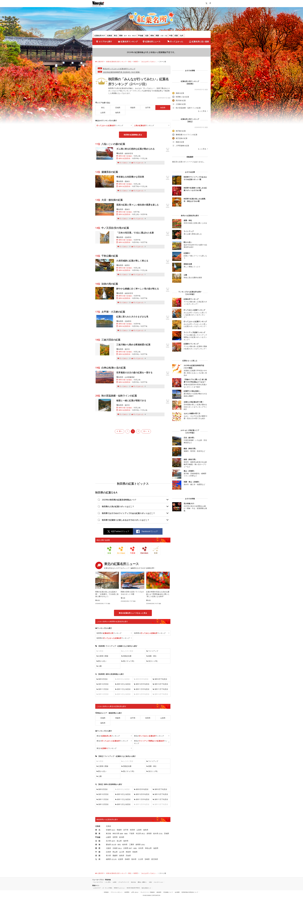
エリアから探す (105, 41)
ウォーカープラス (98, 882)
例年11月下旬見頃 (161, 689)
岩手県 (147, 107)
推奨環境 (127, 892)
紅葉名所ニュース (152, 41)
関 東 (97, 833)
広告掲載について (168, 892)
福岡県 (108, 859)
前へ (120, 431)
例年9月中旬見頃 (142, 789)
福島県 (117, 112)
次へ (145, 431)
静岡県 (138, 844)
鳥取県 (128, 852)
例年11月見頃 (103, 689)
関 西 (97, 848)
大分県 (140, 859)
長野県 (115, 837)
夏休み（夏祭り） (142, 882)
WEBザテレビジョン (119, 888)
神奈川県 (116, 833)
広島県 (108, 852)
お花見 (114, 882)
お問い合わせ (134, 892)
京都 (161, 36)
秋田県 (147, 718)
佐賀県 (120, 859)
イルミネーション (158, 882)
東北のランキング (108, 736)
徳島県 (121, 855)
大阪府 (108, 848)
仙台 (113, 830)
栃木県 (155, 833)
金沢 (113, 841)
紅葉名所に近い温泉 (200, 41)
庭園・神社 (152, 656)
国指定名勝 (127, 656)
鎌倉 (125, 834)
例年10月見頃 (103, 684)
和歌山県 (148, 848)
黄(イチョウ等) (128, 661)
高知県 (128, 855)
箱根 (121, 834)
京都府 (115, 848)
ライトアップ (153, 651)
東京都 (108, 833)
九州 (181, 35)
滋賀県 (155, 848)
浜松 (143, 845)
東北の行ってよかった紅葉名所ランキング (119, 69)
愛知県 (108, 844)
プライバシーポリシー (117, 892)
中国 (170, 35)
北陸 (146, 35)
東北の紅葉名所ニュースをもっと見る (133, 613)
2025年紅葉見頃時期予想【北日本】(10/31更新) (121, 72)
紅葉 (150, 882)
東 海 (97, 844)
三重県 (131, 844)
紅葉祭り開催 (103, 656)
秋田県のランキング (109, 633)
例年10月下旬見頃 (161, 684)
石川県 (108, 841)
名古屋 (114, 845)
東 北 (97, 830)
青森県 (132, 107)
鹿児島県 (154, 859)
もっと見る (202, 111)
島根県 (134, 852)
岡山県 (115, 852)
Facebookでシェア (150, 531)
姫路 (135, 848)
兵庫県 (125, 848)
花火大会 (133, 882)
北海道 (109, 35)
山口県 (121, 852)
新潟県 (121, 837)
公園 (100, 666)
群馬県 (149, 833)
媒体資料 (159, 892)
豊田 (119, 845)
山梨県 (108, 837)
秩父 (143, 834)
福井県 (125, 841)
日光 (160, 834)
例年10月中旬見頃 (142, 684)
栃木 (125, 36)
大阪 (166, 36)
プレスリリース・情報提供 (147, 892)
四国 (176, 35)
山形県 (102, 112)
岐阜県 (124, 844)
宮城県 (117, 107)
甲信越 (140, 35)
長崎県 (127, 859)
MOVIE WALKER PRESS (133, 888)
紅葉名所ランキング (129, 41)
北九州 (114, 859)
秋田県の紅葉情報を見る (133, 135)
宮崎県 (147, 859)
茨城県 (166, 833)
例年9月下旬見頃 (160, 679)
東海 (152, 35)
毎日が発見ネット (146, 888)
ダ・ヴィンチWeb (107, 888)
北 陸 (97, 841)
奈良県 (140, 848)
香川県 (108, 855)
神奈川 (134, 36)
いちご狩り (108, 882)
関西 (157, 35)
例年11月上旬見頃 (123, 689)
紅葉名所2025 (100, 35)
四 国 (97, 855)
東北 (115, 35)
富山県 (119, 841)
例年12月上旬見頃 (123, 804)
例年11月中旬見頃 (142, 689)
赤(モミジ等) (153, 661)
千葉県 (131, 833)
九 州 (97, 859)
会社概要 (177, 892)
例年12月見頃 (103, 804)
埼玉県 (138, 833)
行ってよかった (176, 41)
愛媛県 (115, 855)
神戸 (130, 848)
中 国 (97, 852)
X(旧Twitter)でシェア (120, 531)
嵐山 (119, 848)
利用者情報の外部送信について (190, 892)
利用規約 (106, 892)
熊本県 (133, 859)
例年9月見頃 (102, 679)
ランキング (110, 125)
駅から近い (102, 661)
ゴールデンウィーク (123, 882)
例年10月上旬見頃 (123, 684)
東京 (129, 36)
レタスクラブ (96, 888)
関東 (121, 35)
